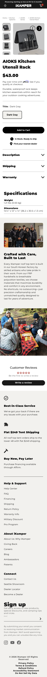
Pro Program (11, 524)
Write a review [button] (23, 383)
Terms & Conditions (26, 665)
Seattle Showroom (14, 584)
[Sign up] (40, 618)
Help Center (10, 488)
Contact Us (10, 579)
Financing (9, 499)
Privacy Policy (26, 663)
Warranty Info (11, 514)
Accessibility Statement (26, 670)
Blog (6, 554)
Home (5, 18)
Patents (8, 564)
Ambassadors (11, 559)
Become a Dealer (13, 594)
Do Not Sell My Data (26, 673)
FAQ (6, 494)
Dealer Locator (12, 589)
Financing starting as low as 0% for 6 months (23, 2)
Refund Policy (26, 668)
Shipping (9, 504)
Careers (8, 549)
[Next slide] (39, 28)
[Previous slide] (32, 28)
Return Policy (11, 509)
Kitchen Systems (12, 19)
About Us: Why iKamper (17, 539)
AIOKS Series (22, 19)
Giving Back (10, 544)
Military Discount (13, 519)
